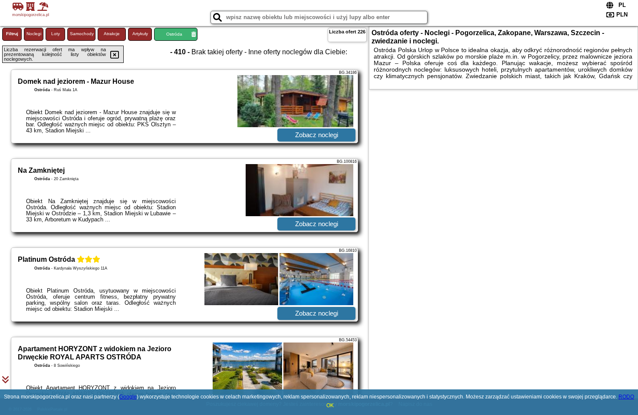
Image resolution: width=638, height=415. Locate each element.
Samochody (82, 33)
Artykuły (140, 33)
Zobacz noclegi (316, 134)
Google (128, 397)
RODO (626, 397)
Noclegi (33, 33)
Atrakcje (112, 33)
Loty (55, 33)
